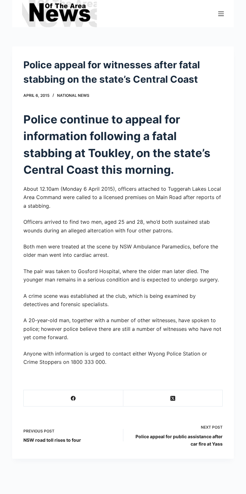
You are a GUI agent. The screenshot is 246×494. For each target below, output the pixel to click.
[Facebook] (73, 398)
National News (73, 95)
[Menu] (221, 14)
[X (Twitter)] (173, 398)
